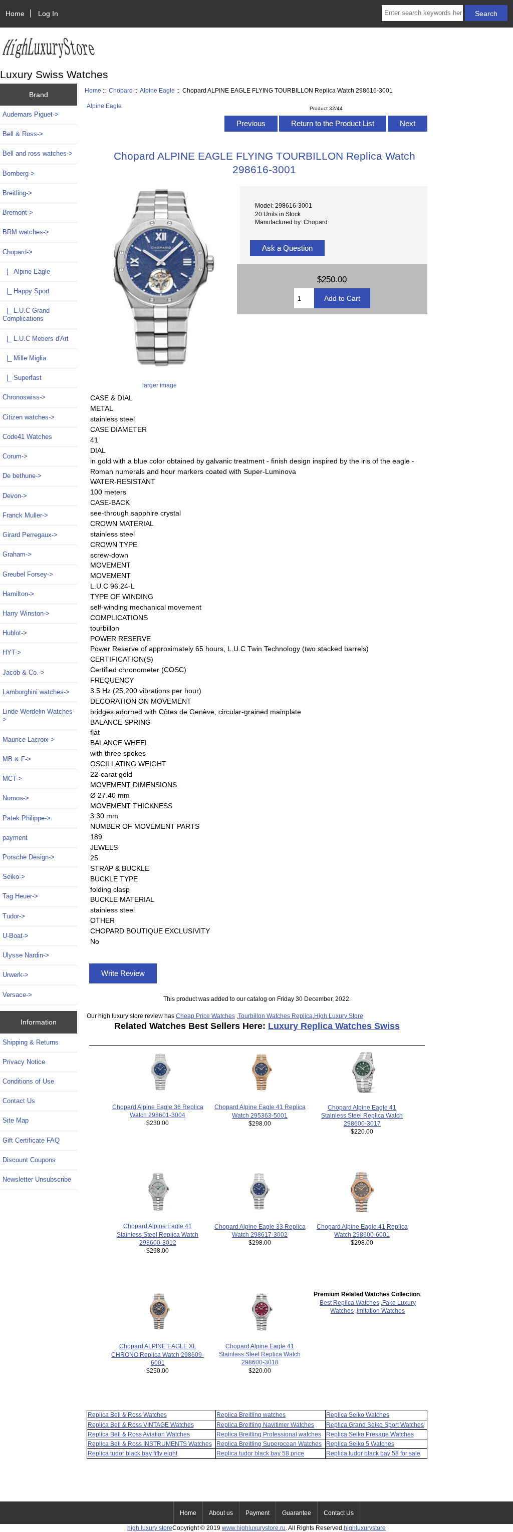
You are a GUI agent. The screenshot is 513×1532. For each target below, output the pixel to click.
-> (18, 252)
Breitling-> (17, 193)
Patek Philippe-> (27, 818)
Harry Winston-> (26, 613)
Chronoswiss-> (24, 397)
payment (15, 837)
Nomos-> (16, 798)
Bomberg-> (19, 173)
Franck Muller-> (25, 515)
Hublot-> (15, 633)
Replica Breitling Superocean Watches (269, 1443)
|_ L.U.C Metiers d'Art (36, 338)
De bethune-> (22, 475)
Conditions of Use (28, 1081)
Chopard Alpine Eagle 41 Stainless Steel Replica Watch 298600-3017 (362, 1115)
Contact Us (19, 1101)
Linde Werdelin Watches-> (39, 715)
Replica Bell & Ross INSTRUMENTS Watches (150, 1443)
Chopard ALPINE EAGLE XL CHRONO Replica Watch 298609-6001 (157, 1354)
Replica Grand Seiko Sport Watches (375, 1424)
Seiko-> (14, 876)
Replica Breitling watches (251, 1414)
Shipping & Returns (31, 1042)
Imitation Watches (381, 1310)
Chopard (121, 90)
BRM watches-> (26, 232)
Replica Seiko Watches (357, 1414)
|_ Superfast (22, 377)
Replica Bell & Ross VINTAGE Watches (141, 1424)
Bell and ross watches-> (38, 153)
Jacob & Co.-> (24, 672)
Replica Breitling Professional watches (268, 1434)
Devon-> (15, 495)
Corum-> (15, 456)
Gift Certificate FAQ (31, 1140)
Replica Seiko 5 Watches (360, 1443)
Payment (257, 1512)
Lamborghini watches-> (36, 692)
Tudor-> (14, 916)
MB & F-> (17, 759)
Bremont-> (18, 212)
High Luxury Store (338, 1015)
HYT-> (12, 652)
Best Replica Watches (349, 1302)
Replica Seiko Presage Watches (370, 1434)
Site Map (16, 1120)
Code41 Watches (27, 436)
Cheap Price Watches (205, 1015)
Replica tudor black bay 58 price (260, 1453)
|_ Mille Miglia (24, 358)
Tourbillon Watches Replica (275, 1015)
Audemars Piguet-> (31, 114)
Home (15, 14)
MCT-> (12, 778)
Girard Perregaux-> (30, 535)
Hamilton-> (18, 594)
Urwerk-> (16, 974)
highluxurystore (365, 1527)
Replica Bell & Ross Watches (127, 1414)
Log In (48, 14)
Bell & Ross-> (23, 134)
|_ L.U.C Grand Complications (26, 314)
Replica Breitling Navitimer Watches (265, 1424)
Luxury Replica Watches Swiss (334, 1026)
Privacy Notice (24, 1062)
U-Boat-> (16, 935)
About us (221, 1512)
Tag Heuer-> (20, 896)
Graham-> (17, 554)
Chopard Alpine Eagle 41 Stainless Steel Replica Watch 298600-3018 (260, 1354)
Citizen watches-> (29, 417)
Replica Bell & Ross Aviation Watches (139, 1434)
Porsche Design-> (29, 857)
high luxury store (149, 1527)
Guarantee (296, 1512)
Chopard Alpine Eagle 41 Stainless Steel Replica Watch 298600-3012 (157, 1234)
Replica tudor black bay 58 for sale (373, 1453)
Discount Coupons (29, 1160)
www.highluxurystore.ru (254, 1527)
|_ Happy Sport (26, 291)
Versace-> (17, 994)
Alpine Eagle (157, 90)
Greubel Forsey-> (28, 574)
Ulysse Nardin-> (26, 955)
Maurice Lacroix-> (29, 739)
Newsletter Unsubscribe (37, 1179)
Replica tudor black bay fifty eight (132, 1453)
